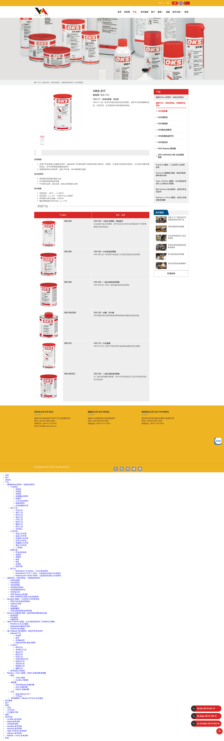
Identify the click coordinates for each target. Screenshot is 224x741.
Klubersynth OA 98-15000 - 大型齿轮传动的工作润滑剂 (38, 576)
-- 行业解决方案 (11, 712)
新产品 (13, 569)
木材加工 (19, 529)
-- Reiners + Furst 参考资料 (16, 736)
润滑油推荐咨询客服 (176, 226)
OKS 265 (68, 221)
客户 (7, 703)
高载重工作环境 (22, 543)
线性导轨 (19, 566)
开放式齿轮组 (21, 552)
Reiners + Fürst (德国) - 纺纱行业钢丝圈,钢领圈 (171, 198)
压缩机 (18, 564)
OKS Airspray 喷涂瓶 (167, 148)
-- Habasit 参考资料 (13, 733)
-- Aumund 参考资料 (13, 728)
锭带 (17, 638)
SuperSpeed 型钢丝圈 (25, 685)
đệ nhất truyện (4, 458)
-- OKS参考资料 (11, 724)
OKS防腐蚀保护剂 (165, 136)
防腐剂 (18, 498)
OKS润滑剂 (163, 117)
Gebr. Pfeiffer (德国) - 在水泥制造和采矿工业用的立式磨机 (171, 182)
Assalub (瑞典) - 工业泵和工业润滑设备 (170, 166)
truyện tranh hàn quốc (62, 458)
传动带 (18, 636)
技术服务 (160, 212)
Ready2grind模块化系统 (20, 626)
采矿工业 (19, 512)
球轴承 (18, 557)
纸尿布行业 (20, 661)
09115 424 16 (206, 709)
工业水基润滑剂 (22, 501)
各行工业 (14, 508)
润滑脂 (18, 491)
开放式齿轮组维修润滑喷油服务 (177, 246)
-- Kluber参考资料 (12, 721)
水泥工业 (19, 510)
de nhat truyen (13, 458)
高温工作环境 (21, 534)
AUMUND (14, 615)
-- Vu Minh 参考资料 (13, 719)
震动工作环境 (21, 545)
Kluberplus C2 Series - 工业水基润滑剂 (32, 571)
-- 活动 (8, 707)
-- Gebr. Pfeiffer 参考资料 (16, 731)
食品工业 (19, 517)
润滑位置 (14, 550)
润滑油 (18, 489)
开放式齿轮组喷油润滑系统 (21, 611)
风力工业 (19, 527)
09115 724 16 (206, 716)
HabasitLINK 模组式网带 (26, 643)
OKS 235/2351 (70, 313)
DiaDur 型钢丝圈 (22, 689)
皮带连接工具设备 (17, 671)
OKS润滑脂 (163, 123)
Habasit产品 (15, 633)
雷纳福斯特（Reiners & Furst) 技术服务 (26, 698)
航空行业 (19, 654)
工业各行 (14, 645)
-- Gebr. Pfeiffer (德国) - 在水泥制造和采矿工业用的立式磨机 (30, 622)
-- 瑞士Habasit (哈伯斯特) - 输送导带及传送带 (24, 631)
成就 (7, 714)
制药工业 (19, 522)
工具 (12, 692)
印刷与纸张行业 (22, 659)
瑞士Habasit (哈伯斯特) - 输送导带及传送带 (171, 190)
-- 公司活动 (10, 710)
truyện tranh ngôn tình (38, 458)
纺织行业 (19, 647)
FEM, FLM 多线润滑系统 (20, 601)
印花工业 (19, 657)
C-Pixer (19, 696)
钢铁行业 (19, 668)
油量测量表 (14, 608)
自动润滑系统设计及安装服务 (177, 237)
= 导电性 (19, 548)
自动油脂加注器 (22, 505)
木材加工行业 (21, 650)
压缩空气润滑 (15, 604)
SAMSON (14, 619)
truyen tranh (28, 458)
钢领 (12, 675)
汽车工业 (19, 519)
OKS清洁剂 (163, 142)
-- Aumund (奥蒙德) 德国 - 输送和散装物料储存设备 (26, 613)
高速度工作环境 (22, 538)
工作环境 (14, 531)
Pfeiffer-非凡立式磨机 (19, 624)
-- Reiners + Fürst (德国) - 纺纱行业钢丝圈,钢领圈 (25, 673)
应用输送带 (20, 640)
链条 (17, 559)
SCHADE (14, 617)
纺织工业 (19, 515)
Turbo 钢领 (20, 678)
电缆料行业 (20, 666)
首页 (7, 475)
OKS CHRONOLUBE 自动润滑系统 (171, 156)
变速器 (18, 555)
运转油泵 (14, 606)
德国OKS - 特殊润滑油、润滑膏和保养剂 (58, 82)
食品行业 (19, 652)
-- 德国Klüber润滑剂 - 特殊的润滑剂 (19, 484)
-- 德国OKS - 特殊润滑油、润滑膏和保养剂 (22, 578)
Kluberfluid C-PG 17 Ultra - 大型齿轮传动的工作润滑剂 (38, 573)
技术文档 (8, 717)
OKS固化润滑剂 (165, 130)
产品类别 (14, 487)
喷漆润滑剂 (20, 503)
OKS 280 (68, 252)
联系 (7, 738)
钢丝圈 (13, 682)
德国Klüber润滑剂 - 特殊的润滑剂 (170, 97)
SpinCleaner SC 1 (23, 694)
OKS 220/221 (69, 374)
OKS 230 (68, 282)
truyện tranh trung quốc (76, 458)
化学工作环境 (21, 541)
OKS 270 (68, 343)
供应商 (8, 480)
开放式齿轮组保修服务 (177, 263)
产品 (39, 82)
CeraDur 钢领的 (22, 680)
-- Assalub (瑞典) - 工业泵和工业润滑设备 (22, 599)
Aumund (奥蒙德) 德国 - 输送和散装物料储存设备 (171, 174)
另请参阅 (171, 273)
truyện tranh (20, 458)
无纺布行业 (20, 664)
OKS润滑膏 (79, 82)
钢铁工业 (19, 524)
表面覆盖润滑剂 (22, 496)
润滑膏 (18, 494)
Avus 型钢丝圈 (21, 687)
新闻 (7, 705)
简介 (161, 3)
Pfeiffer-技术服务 (17, 629)
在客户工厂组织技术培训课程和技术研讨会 (177, 218)
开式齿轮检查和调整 (176, 254)
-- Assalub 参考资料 (13, 726)
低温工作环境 (21, 536)
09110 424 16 (208, 724)
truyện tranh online (50, 458)
